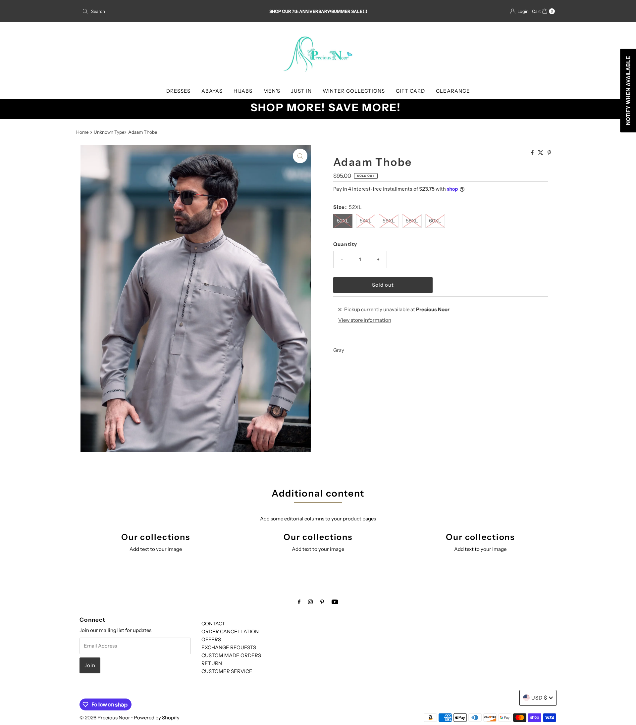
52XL (343, 221)
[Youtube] (335, 602)
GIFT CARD (410, 91)
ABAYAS (212, 91)
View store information (364, 320)
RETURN (211, 663)
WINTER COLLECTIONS (354, 91)
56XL (389, 221)
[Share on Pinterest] (549, 153)
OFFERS (211, 639)
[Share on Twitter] (541, 153)
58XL (412, 221)
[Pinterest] (322, 602)
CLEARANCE (453, 91)
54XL (366, 221)
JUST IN (301, 91)
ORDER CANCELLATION (230, 631)
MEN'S (271, 91)
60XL (435, 221)
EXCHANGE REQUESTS (228, 647)
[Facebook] (299, 602)
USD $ (539, 698)
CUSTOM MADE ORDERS (231, 655)
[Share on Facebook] (533, 153)
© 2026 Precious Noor (105, 717)
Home (82, 132)
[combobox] (157, 11)
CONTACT (213, 623)
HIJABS (243, 91)
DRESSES (178, 91)
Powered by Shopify (157, 717)
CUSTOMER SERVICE (226, 671)
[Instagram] (310, 602)
